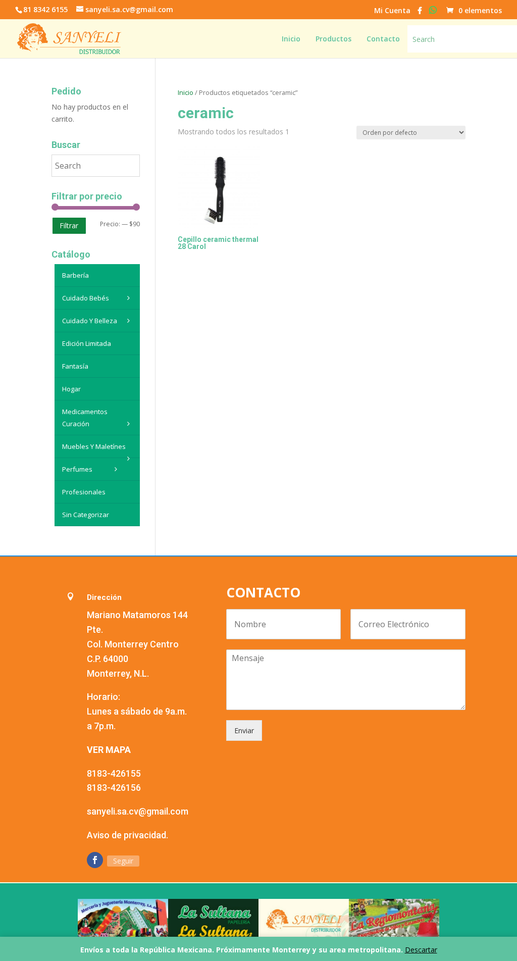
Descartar (421, 949)
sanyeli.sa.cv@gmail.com (137, 811)
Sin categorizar (85, 514)
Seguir (123, 861)
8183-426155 (114, 773)
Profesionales (84, 491)
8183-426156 (114, 787)
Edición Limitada (86, 343)
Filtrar (69, 225)
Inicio (185, 92)
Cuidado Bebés (85, 297)
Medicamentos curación (85, 417)
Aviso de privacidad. (127, 835)
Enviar (244, 730)
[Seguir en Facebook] (95, 860)
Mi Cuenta (392, 11)
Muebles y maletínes (94, 446)
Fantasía (75, 366)
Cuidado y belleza (89, 320)
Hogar (71, 388)
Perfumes (77, 469)
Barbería (75, 275)
